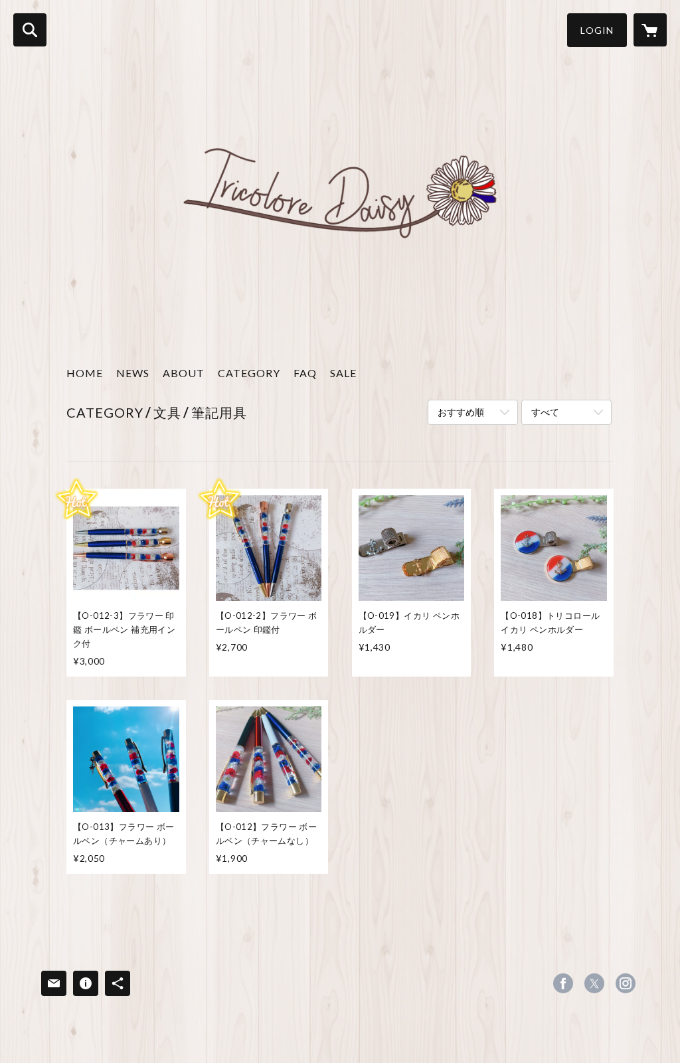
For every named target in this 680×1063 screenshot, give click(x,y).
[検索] (29, 29)
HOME (84, 373)
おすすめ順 (461, 412)
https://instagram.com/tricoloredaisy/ (626, 983)
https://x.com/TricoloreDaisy (594, 983)
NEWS (132, 373)
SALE (343, 373)
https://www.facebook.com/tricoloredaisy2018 (563, 983)
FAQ (305, 373)
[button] (597, 30)
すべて (545, 412)
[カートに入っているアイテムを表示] (650, 29)
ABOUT (184, 373)
